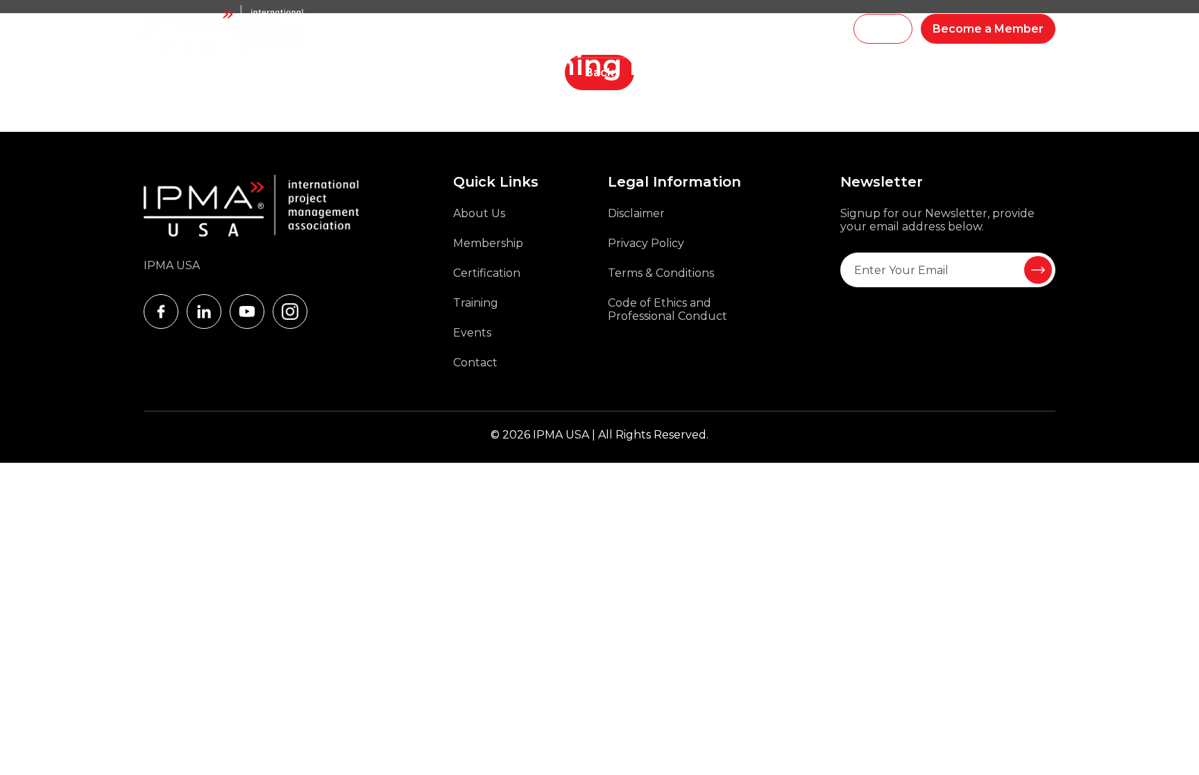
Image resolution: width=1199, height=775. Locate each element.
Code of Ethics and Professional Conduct (667, 309)
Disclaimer (636, 213)
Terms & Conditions (661, 273)
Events (715, 29)
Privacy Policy (646, 243)
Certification (486, 273)
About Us (479, 213)
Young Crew (608, 29)
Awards (668, 29)
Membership (535, 29)
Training (473, 29)
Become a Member (988, 28)
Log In (883, 28)
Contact (475, 362)
